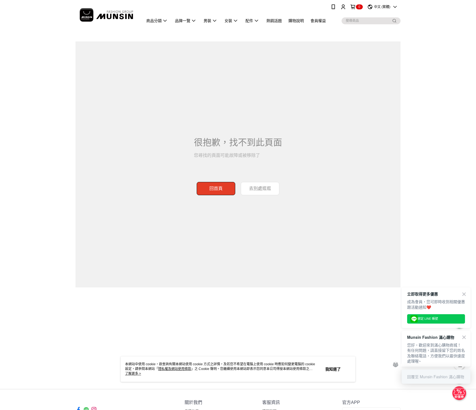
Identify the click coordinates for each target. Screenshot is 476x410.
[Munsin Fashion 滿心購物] (106, 14)
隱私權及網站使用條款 (174, 369)
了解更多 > (133, 373)
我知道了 (333, 369)
